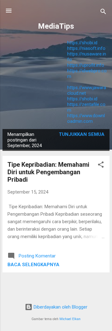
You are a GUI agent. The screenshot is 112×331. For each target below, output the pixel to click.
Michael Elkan (70, 319)
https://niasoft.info (86, 48)
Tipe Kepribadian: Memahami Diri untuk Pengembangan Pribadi (48, 172)
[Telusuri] (103, 12)
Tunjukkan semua (82, 134)
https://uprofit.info (85, 65)
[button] (101, 165)
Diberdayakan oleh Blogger (59, 307)
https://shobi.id (82, 43)
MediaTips (56, 26)
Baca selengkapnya (33, 264)
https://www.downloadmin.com (86, 118)
